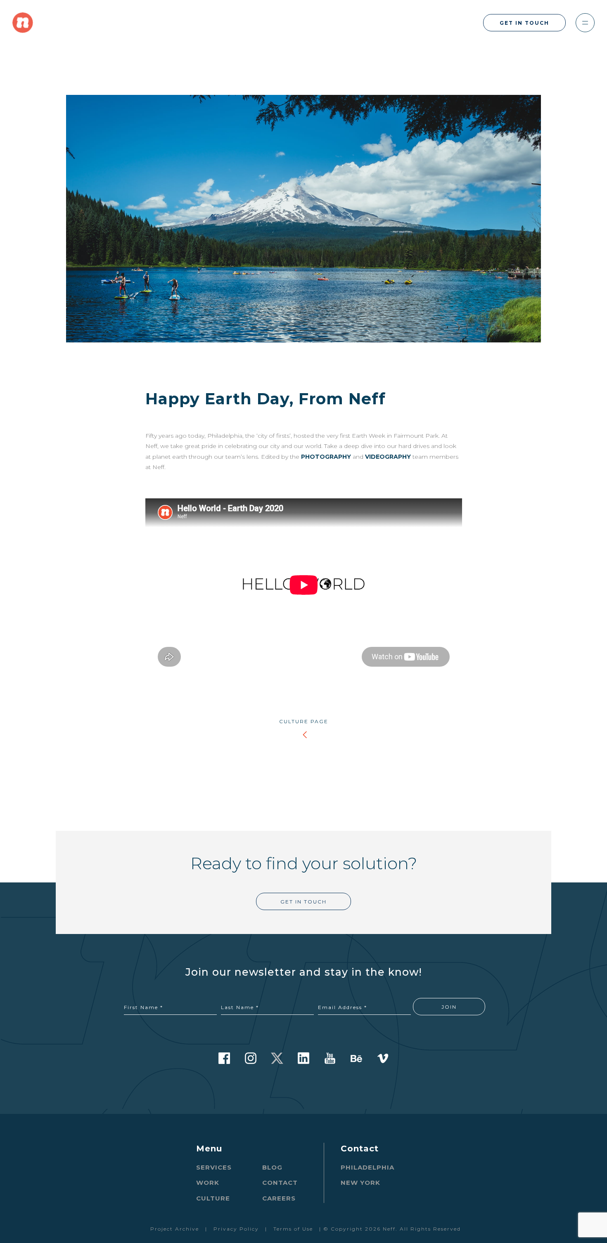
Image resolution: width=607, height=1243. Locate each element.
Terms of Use (293, 1229)
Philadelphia (367, 1167)
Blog (272, 1167)
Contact (280, 1182)
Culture (213, 1198)
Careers (279, 1198)
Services (214, 1167)
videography (388, 456)
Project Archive (174, 1229)
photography (326, 456)
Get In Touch (524, 23)
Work (207, 1182)
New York (360, 1182)
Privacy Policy (236, 1229)
